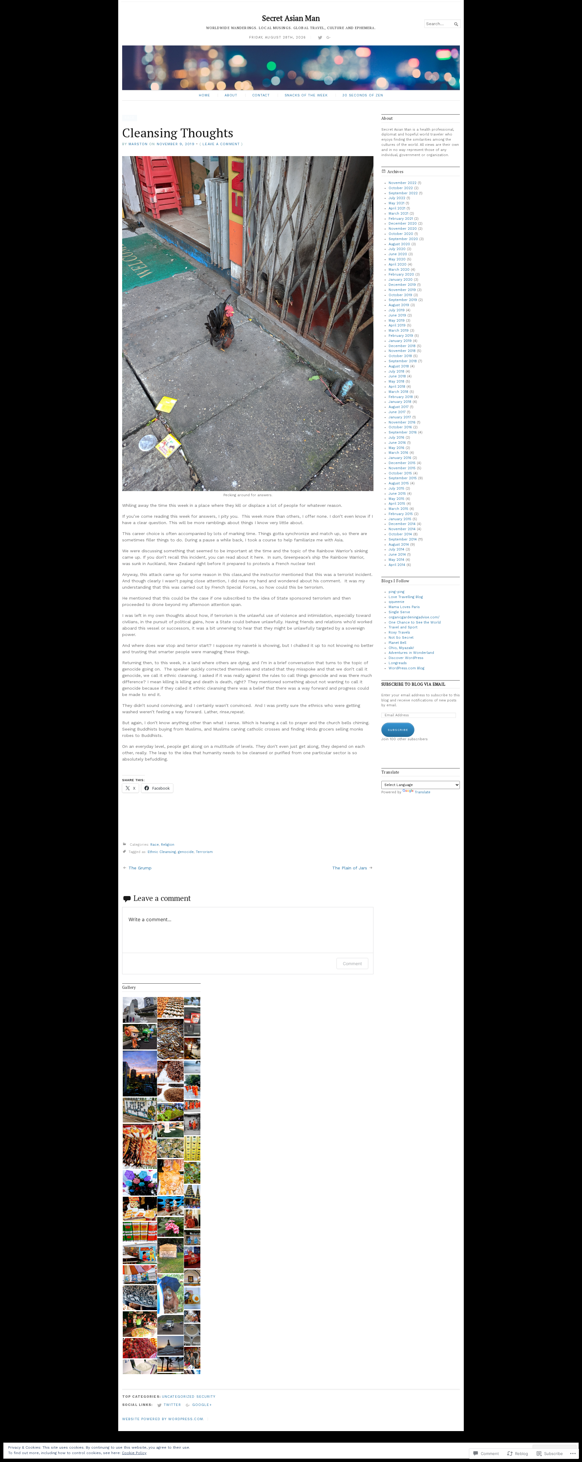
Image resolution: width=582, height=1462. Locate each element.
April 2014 (397, 565)
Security (206, 1397)
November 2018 (402, 351)
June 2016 (397, 443)
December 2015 (402, 463)
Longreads (398, 663)
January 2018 (400, 402)
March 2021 (398, 214)
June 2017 (397, 412)
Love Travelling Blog (406, 597)
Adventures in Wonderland (411, 653)
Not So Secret (401, 638)
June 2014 (397, 555)
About (231, 95)
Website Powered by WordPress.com (162, 1419)
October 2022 (401, 188)
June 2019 (397, 315)
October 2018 (400, 356)
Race (130, 118)
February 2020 (401, 274)
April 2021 (397, 208)
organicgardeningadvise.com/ (414, 617)
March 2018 (398, 392)
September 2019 (403, 300)
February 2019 (401, 336)
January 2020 (401, 280)
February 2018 (401, 397)
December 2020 (403, 224)
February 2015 (401, 514)
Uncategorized (178, 1397)
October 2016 (400, 427)
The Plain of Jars (349, 867)
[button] (139, 1009)
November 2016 (402, 422)
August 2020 (399, 244)
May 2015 (396, 499)
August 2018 (399, 366)
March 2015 (398, 509)
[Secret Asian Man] (291, 67)
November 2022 (402, 183)
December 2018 (402, 346)
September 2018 (403, 361)
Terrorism (204, 852)
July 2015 (396, 488)
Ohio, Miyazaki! (401, 648)
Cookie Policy (134, 1453)
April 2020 (397, 264)
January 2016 (400, 458)
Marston (138, 144)
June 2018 (397, 376)
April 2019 (397, 325)
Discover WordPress (406, 658)
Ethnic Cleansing (162, 852)
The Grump (140, 867)
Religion (167, 845)
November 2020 (403, 229)
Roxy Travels (399, 632)
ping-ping (396, 592)
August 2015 (399, 483)
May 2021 (396, 203)
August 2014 (399, 545)
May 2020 (397, 259)
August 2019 (399, 305)
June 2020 (398, 254)
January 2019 (400, 341)
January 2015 (400, 519)
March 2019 (399, 331)
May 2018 (396, 381)
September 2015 (403, 478)
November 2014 (402, 529)
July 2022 (397, 198)
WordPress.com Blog (406, 668)
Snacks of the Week (306, 95)
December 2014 (402, 524)
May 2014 (396, 560)
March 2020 (399, 270)
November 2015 (402, 468)
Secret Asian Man (291, 18)
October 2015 (400, 473)
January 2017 (400, 417)
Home (204, 95)
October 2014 (400, 534)
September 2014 (403, 539)
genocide (186, 852)
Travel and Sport (403, 627)
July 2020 (397, 249)
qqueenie (396, 602)
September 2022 (403, 193)
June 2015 (397, 494)
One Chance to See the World (415, 622)
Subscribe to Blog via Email (413, 684)
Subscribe (398, 729)
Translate (422, 792)
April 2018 (397, 387)
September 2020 (403, 239)
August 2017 (399, 407)
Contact (261, 95)
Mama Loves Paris (404, 607)
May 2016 (396, 448)
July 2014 (396, 549)
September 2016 (403, 432)
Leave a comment (221, 144)
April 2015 (397, 504)
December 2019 (402, 285)
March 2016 (398, 453)
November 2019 (402, 290)
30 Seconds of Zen (362, 95)
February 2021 (401, 219)
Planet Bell (397, 643)
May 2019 (397, 321)
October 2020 (401, 234)
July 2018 (396, 371)
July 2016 (396, 438)
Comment (352, 963)
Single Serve (399, 612)
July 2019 (397, 310)
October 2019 (400, 295)
